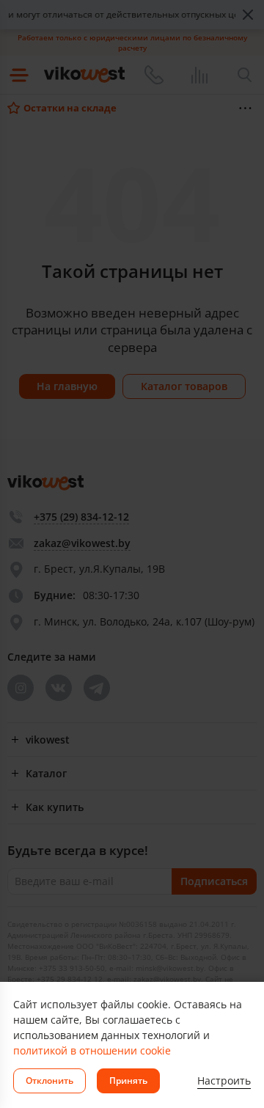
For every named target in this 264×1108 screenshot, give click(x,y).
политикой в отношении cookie (92, 1050)
